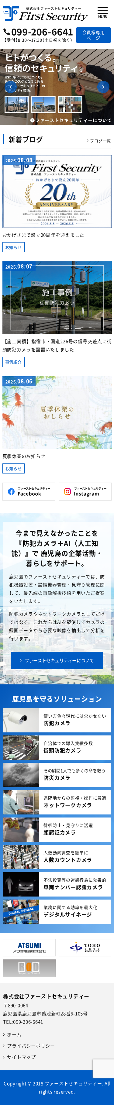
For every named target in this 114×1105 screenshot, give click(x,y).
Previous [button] (11, 87)
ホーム (14, 1034)
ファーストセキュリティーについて (59, 660)
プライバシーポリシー (31, 1045)
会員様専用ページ (93, 35)
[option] (57, 87)
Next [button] (103, 87)
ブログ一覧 (100, 140)
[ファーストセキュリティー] (45, 11)
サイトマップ (21, 1057)
